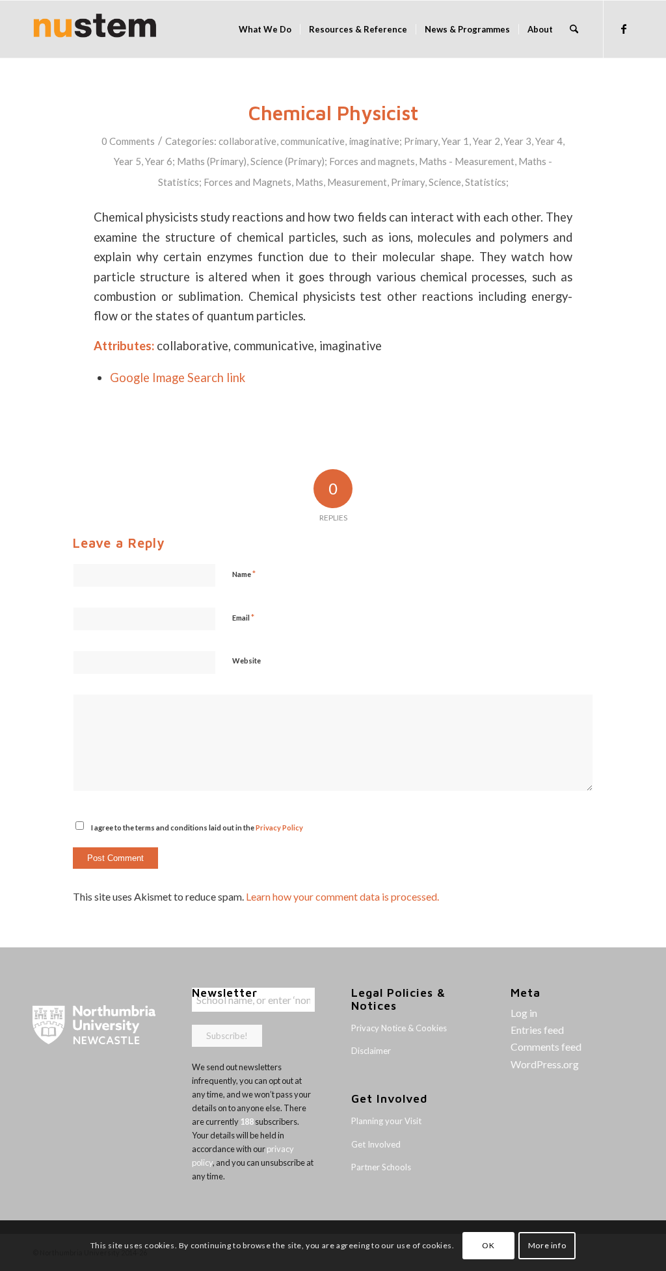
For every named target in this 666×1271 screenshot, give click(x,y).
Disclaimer (371, 1051)
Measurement (357, 182)
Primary (421, 141)
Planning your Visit (386, 1121)
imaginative (374, 141)
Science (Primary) (287, 161)
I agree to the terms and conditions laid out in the (197, 827)
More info (547, 1245)
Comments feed (546, 1046)
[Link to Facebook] (623, 28)
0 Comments (128, 141)
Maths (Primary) (211, 161)
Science (445, 182)
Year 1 (455, 141)
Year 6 (158, 161)
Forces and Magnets (247, 182)
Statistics (485, 182)
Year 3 (517, 141)
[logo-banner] (95, 29)
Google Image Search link (177, 377)
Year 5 (127, 161)
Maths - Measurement (466, 161)
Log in (524, 1013)
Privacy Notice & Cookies (399, 1028)
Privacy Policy (279, 827)
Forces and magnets (372, 161)
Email (243, 617)
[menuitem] (265, 29)
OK (488, 1245)
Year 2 (486, 141)
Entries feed (537, 1029)
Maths (309, 182)
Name (244, 574)
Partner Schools (381, 1167)
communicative (312, 141)
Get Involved (376, 1144)
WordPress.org (545, 1064)
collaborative (247, 141)
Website (246, 660)
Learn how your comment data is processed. (342, 896)
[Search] (574, 29)
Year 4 (549, 141)
